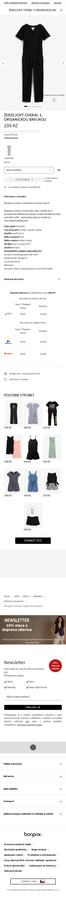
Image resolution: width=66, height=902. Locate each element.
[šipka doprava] (63, 63)
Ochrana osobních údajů (17, 844)
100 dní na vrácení (40, 3)
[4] (36, 106)
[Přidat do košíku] (54, 100)
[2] (29, 106)
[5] (40, 106)
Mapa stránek (38, 849)
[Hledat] (61, 10)
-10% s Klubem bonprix (15, 3)
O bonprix (9, 801)
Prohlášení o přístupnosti (42, 855)
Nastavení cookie (13, 855)
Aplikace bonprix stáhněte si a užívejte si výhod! (28, 814)
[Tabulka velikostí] (59, 170)
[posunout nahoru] (33, 747)
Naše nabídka (10, 789)
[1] (25, 106)
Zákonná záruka (13, 871)
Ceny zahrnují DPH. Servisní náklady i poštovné (30, 860)
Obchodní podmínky (15, 849)
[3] (33, 106)
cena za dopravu (11, 137)
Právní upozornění (14, 866)
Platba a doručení (13, 764)
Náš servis (9, 776)
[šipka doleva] (3, 63)
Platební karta (25, 306)
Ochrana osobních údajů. (29, 725)
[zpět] (4, 10)
